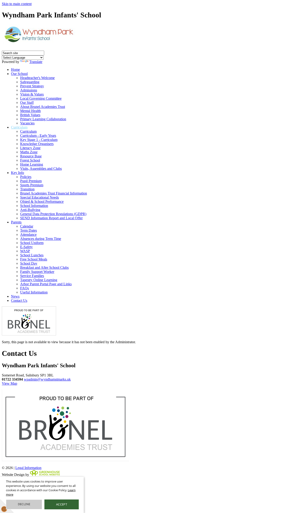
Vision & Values (32, 94)
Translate (35, 62)
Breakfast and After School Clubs (44, 267)
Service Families (32, 276)
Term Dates (28, 230)
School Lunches (31, 255)
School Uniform (31, 243)
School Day (28, 263)
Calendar (26, 226)
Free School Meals (33, 259)
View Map (9, 383)
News (15, 296)
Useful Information (34, 292)
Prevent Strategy (32, 86)
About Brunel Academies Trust (42, 107)
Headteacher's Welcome (37, 78)
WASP (25, 251)
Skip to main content (17, 4)
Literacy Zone (30, 148)
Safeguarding (29, 82)
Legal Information (28, 468)
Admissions (28, 90)
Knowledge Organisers (37, 144)
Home (15, 69)
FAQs (24, 288)
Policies (25, 177)
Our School (19, 74)
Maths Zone (29, 152)
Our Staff (27, 102)
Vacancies (27, 123)
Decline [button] (24, 504)
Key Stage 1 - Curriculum (38, 140)
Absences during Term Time (40, 239)
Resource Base (31, 156)
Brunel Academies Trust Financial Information (53, 193)
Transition (27, 189)
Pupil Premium (31, 181)
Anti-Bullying (30, 210)
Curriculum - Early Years (38, 135)
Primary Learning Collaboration (43, 119)
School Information (34, 206)
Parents (16, 222)
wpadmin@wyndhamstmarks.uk (47, 379)
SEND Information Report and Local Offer (51, 218)
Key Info (17, 173)
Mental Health (30, 111)
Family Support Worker (37, 272)
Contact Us (19, 300)
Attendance (28, 234)
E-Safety (26, 247)
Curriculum (19, 127)
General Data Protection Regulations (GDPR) (53, 214)
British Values (30, 115)
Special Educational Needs (39, 197)
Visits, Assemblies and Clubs (41, 168)
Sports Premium (31, 185)
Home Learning (31, 164)
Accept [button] (61, 504)
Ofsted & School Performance (42, 201)
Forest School (30, 160)
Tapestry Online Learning (38, 280)
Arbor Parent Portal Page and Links (46, 284)
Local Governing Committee (41, 98)
